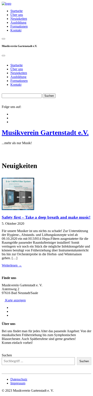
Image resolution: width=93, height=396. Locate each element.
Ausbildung (18, 22)
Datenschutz (18, 379)
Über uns (16, 15)
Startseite (16, 11)
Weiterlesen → (12, 265)
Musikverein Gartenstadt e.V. (45, 132)
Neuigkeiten (18, 18)
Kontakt (15, 30)
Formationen (19, 26)
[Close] (3, 55)
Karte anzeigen (15, 300)
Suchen (7, 355)
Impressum (17, 383)
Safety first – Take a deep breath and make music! (46, 217)
